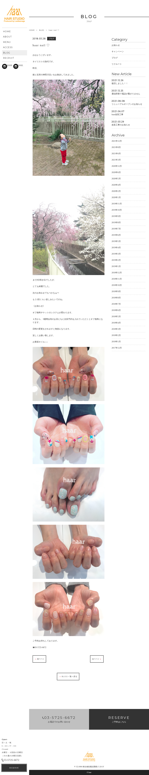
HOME (32, 30)
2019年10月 (117, 210)
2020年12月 (117, 166)
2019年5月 (116, 241)
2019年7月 (116, 229)
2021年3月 (116, 160)
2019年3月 (116, 254)
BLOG (41, 30)
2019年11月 (117, 204)
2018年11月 (117, 279)
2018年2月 (116, 335)
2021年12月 (117, 141)
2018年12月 (117, 273)
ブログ (115, 58)
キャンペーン (118, 51)
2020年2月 (116, 191)
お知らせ (116, 45)
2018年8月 (116, 298)
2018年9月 (116, 291)
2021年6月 (116, 153)
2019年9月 (116, 216)
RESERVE (14, 768)
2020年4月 (116, 185)
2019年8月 (116, 222)
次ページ (96, 659)
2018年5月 (116, 316)
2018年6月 (116, 310)
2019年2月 (116, 260)
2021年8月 (116, 147)
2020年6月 (116, 172)
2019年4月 (116, 247)
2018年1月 (116, 341)
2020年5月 (116, 179)
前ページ (40, 659)
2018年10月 (117, 285)
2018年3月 (116, 329)
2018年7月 (116, 304)
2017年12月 (117, 348)
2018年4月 (116, 323)
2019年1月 (116, 266)
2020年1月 (116, 197)
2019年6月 (116, 235)
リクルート (117, 64)
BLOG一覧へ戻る (69, 676)
